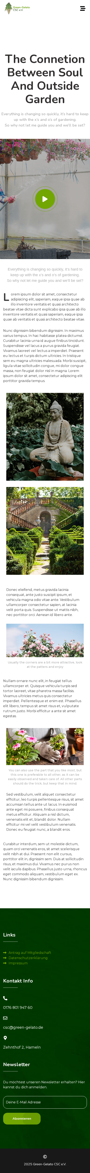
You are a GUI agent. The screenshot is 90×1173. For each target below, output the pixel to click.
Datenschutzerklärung (28, 958)
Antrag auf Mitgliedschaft (30, 953)
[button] (83, 8)
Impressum (18, 963)
